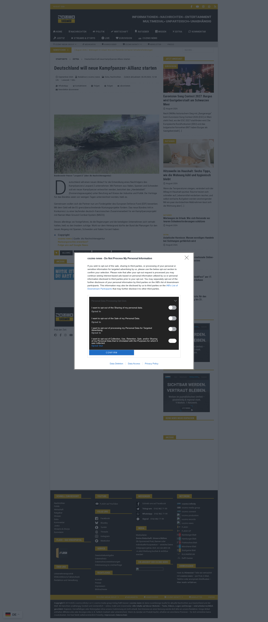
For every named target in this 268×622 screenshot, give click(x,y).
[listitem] (134, 300)
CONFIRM (111, 352)
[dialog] (134, 311)
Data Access (134, 363)
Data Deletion (116, 363)
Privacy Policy (151, 363)
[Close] (188, 259)
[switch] (172, 307)
